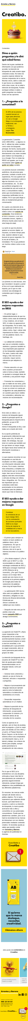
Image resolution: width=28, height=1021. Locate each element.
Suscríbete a (8, 1011)
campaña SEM (13, 614)
